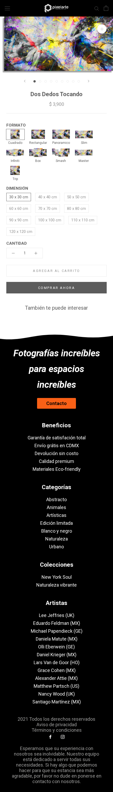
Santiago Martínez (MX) (56, 701)
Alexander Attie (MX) (56, 678)
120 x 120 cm (20, 231)
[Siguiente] (88, 81)
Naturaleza (56, 539)
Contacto (56, 403)
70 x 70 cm (47, 208)
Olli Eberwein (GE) (56, 646)
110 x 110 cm (82, 220)
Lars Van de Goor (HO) (57, 662)
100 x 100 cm (49, 220)
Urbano (56, 546)
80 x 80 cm (76, 208)
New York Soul (57, 577)
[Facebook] (50, 736)
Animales (56, 507)
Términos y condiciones (57, 730)
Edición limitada (56, 523)
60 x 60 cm (18, 208)
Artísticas (56, 515)
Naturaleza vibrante (56, 585)
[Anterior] (24, 81)
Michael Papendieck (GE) (57, 631)
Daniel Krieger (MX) (56, 654)
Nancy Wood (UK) (56, 694)
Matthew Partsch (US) (56, 686)
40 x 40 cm (47, 197)
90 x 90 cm (18, 220)
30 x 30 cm (18, 197)
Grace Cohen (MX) (57, 670)
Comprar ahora (56, 288)
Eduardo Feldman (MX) (56, 623)
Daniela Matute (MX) (57, 639)
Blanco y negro (56, 531)
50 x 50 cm (76, 197)
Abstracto (56, 499)
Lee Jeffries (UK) (56, 615)
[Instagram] (63, 736)
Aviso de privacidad (57, 724)
